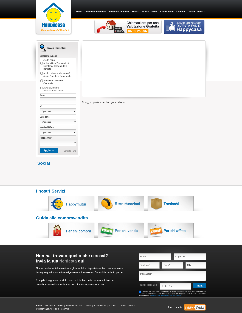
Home (79, 11)
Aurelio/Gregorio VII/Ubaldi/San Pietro (53, 89)
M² (41, 106)
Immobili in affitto (119, 11)
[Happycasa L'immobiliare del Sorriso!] (54, 34)
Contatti (180, 11)
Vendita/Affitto (47, 127)
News (154, 11)
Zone (42, 95)
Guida (145, 11)
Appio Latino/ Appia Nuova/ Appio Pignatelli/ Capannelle (57, 74)
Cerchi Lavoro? (196, 11)
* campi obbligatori (148, 285)
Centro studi (167, 11)
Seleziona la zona (48, 56)
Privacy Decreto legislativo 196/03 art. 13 (168, 295)
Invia (199, 285)
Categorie (45, 117)
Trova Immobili (56, 48)
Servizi (135, 11)
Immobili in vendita (95, 11)
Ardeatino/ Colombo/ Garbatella (53, 82)
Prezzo (46, 138)
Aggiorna (49, 150)
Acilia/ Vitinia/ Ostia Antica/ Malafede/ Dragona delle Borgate (56, 66)
